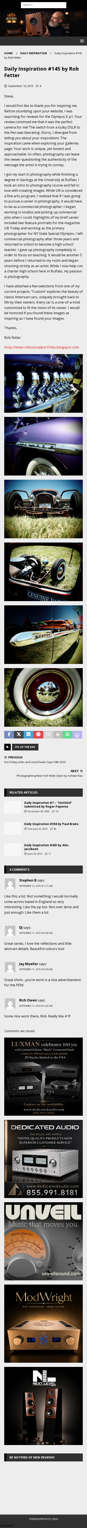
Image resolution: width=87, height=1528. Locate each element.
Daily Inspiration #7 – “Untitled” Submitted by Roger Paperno (48, 804)
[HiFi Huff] (43, 34)
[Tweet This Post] (19, 734)
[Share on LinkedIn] (28, 734)
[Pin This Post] (38, 734)
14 (57, 811)
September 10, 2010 (20, 86)
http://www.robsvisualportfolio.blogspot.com (41, 347)
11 (49, 853)
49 (55, 828)
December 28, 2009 (38, 811)
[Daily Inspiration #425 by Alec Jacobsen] (12, 849)
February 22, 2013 (38, 828)
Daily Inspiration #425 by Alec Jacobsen (46, 847)
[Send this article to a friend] (48, 734)
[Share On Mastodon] (77, 734)
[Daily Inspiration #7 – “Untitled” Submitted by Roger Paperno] (12, 807)
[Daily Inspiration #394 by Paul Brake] (12, 828)
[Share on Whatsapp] (67, 734)
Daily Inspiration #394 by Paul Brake (51, 824)
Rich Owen (28, 1000)
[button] (81, 41)
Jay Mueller (28, 964)
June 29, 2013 (35, 853)
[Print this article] (58, 734)
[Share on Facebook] (9, 734)
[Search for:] (43, 5)
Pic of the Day (25, 747)
